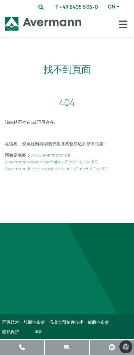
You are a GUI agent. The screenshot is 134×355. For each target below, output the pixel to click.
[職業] (111, 347)
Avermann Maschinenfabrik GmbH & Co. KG (51, 162)
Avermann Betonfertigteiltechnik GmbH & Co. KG (56, 169)
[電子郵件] (67, 347)
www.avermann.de (50, 155)
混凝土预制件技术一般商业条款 (79, 322)
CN (111, 6)
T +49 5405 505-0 (76, 7)
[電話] (22, 347)
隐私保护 (10, 331)
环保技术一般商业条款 (23, 322)
